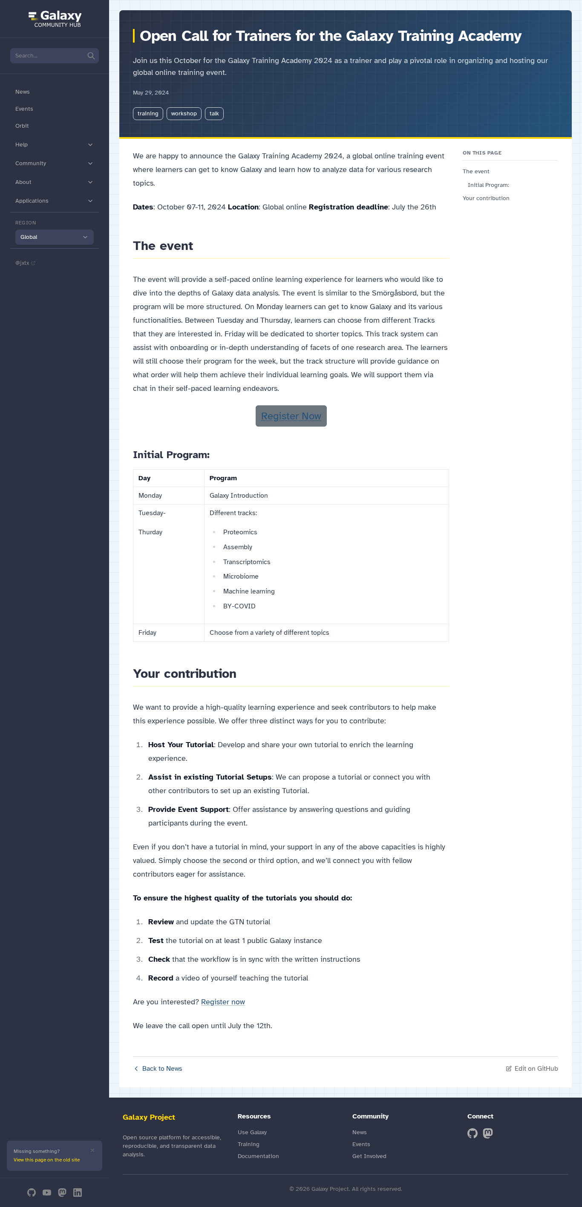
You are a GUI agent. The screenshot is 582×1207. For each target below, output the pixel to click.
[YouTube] (47, 1192)
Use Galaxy (252, 1132)
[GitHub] (31, 1192)
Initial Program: (488, 185)
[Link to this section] (200, 246)
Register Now (291, 416)
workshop (184, 113)
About (23, 182)
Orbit (22, 125)
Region (25, 223)
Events (24, 108)
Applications (32, 200)
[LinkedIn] (77, 1192)
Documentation (258, 1156)
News (22, 91)
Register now (223, 1001)
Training (248, 1144)
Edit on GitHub (536, 1068)
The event (476, 171)
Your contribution (486, 198)
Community (30, 163)
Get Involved (369, 1156)
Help (21, 144)
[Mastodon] (62, 1192)
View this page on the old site (47, 1160)
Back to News (162, 1068)
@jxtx (22, 263)
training (148, 113)
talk (214, 113)
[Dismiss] (92, 1150)
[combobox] (54, 237)
